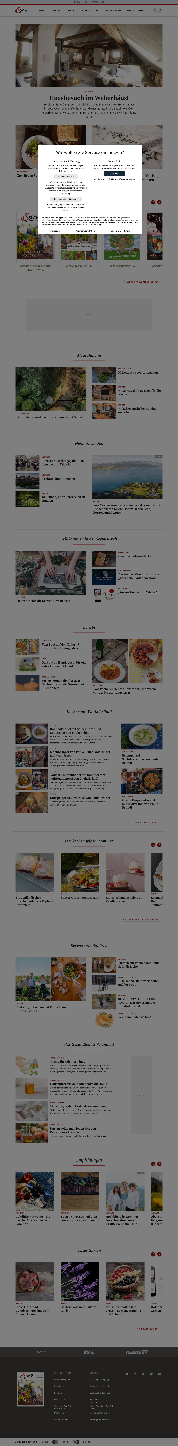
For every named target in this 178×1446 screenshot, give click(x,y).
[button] (114, 173)
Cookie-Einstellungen (120, 230)
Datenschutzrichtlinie (85, 230)
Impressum (55, 230)
